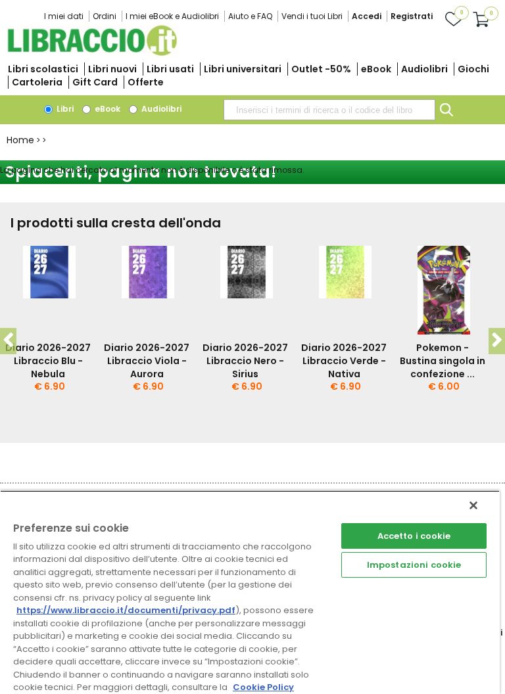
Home (20, 140)
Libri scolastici (43, 69)
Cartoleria (37, 82)
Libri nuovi (112, 69)
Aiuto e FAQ (250, 16)
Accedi (366, 16)
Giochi (473, 69)
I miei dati (64, 16)
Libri (64, 108)
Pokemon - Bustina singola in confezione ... (442, 361)
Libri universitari (242, 69)
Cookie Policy (263, 687)
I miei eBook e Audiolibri (172, 16)
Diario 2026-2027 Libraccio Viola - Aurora (146, 361)
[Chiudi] (473, 505)
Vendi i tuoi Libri (312, 16)
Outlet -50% (321, 69)
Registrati (412, 16)
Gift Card (95, 82)
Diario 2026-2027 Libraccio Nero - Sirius (245, 361)
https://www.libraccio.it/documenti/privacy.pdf (125, 610)
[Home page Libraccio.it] (92, 52)
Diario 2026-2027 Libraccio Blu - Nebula (48, 361)
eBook (376, 69)
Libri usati (170, 69)
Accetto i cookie (414, 536)
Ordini (104, 16)
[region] (250, 592)
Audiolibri (424, 69)
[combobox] (329, 109)
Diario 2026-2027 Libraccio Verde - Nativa (344, 361)
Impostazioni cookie (414, 565)
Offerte (146, 82)
